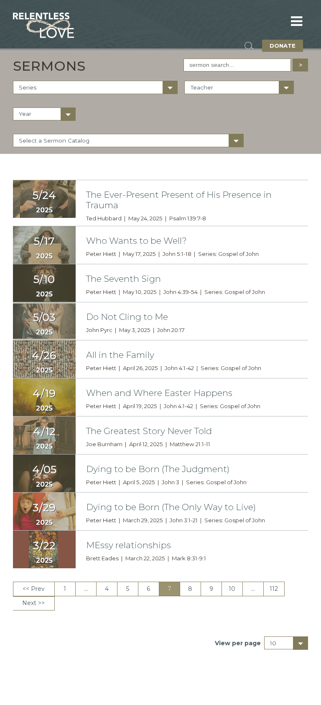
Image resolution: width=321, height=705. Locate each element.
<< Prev (34, 589)
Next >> (33, 603)
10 (232, 589)
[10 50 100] (286, 643)
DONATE (283, 45)
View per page (238, 643)
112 (274, 589)
